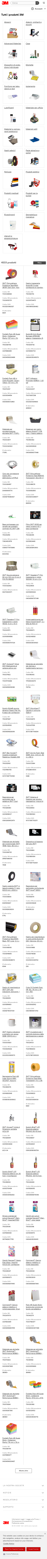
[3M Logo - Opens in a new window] (5, 3)
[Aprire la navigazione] (44, 3)
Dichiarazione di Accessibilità (22, 1521)
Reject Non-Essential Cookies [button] (14, 1549)
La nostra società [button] (13, 1486)
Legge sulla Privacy (32, 1519)
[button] (11, 1554)
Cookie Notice (8, 1544)
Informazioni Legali (18, 1519)
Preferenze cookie (18, 1523)
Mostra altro (23, 1471)
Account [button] (38, 9)
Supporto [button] (8, 1507)
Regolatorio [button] (10, 1500)
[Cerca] (37, 3)
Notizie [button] (7, 1493)
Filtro (40, 263)
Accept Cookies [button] (33, 1549)
